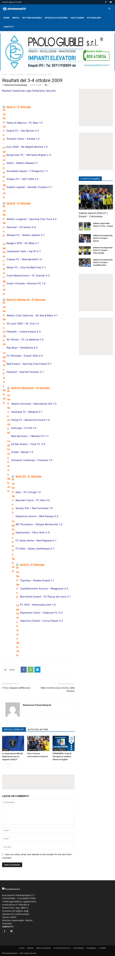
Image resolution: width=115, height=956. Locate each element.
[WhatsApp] (31, 670)
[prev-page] (4, 765)
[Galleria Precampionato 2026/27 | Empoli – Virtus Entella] (85, 250)
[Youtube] (110, 2)
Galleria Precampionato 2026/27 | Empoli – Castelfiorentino (103, 262)
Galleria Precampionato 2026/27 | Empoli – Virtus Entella (103, 250)
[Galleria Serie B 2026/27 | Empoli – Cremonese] (96, 197)
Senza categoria (17, 74)
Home (6, 17)
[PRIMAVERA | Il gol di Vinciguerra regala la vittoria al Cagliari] (64, 743)
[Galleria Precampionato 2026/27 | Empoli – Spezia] (85, 238)
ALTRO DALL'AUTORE (38, 729)
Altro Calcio (32, 750)
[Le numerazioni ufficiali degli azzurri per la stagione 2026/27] (13, 743)
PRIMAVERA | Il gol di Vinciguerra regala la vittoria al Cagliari (62, 756)
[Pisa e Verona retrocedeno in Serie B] (38, 743)
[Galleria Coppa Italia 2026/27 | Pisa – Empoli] (85, 226)
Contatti (8, 26)
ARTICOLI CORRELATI (14, 729)
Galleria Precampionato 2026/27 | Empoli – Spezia (103, 238)
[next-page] (9, 765)
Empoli (15, 17)
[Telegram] (37, 670)
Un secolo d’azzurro (56, 17)
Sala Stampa (77, 17)
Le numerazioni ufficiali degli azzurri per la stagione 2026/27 (12, 756)
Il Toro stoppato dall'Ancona (16, 688)
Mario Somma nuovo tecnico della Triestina (58, 689)
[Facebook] (105, 2)
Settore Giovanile (32, 17)
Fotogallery (94, 17)
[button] (109, 8)
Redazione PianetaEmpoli (15, 85)
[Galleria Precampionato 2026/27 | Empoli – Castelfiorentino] (85, 262)
